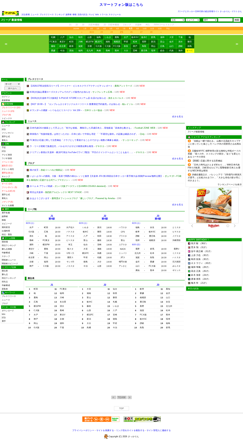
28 (151, 32)
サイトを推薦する (105, 430)
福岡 (80, 50)
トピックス (7, 118)
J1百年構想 (94, 24)
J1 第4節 (52, 217)
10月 (145, 29)
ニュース (35, 14)
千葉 (180, 37)
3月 (98, 29)
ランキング (60, 14)
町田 (71, 41)
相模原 (117, 41)
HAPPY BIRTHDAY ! (198, 239)
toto (97, 14)
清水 (180, 41)
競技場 (5, 242)
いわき (108, 37)
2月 (91, 29)
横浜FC (98, 41)
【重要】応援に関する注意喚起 (207, 160)
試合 (4, 129)
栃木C (144, 37)
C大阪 (108, 46)
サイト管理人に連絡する (159, 430)
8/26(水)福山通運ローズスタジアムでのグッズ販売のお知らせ (60, 92)
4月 (104, 29)
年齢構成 (6, 253)
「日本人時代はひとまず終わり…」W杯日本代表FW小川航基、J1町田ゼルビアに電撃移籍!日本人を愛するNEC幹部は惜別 (214, 167)
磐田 (189, 41)
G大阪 (99, 46)
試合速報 (26, 14)
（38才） (203, 243)
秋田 (80, 37)
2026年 (76, 29)
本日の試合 (193, 288)
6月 (117, 29)
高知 (71, 50)
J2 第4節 (105, 217)
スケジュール (115, 14)
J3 (83, 24)
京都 (89, 46)
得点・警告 (7, 234)
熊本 (117, 50)
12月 (160, 29)
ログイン (6, 96)
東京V (62, 41)
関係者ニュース (9, 260)
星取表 (5, 289)
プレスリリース (47, 14)
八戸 (62, 37)
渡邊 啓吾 (196, 279)
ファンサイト (8, 133)
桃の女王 (34, 170)
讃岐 (180, 46)
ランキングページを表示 (230, 184)
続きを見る (177, 116)
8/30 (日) (136, 244)
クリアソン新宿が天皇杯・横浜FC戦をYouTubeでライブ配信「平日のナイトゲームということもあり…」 (82, 152)
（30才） (205, 255)
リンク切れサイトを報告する (130, 430)
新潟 (153, 41)
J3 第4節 (158, 217)
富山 (162, 41)
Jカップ (127, 24)
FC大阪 (117, 46)
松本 (135, 41)
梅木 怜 (194, 283)
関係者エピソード (10, 263)
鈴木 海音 (196, 275)
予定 (168, 29)
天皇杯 (138, 24)
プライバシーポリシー (83, 430)
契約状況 (6, 227)
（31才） (203, 247)
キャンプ (6, 176)
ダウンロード (8, 311)
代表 (171, 50)
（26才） (205, 271)
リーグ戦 (32, 209)
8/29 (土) (30, 223)
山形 (89, 37)
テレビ (91, 14)
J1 (70, 24)
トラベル (104, 14)
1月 (84, 29)
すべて (189, 50)
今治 (62, 50)
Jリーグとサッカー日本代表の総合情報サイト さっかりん (204, 11)
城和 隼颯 (196, 267)
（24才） (205, 275)
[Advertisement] (121, 65)
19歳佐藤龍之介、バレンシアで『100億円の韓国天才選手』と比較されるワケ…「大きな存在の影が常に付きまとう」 (215, 177)
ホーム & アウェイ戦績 (41, 186)
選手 (4, 321)
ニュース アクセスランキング (205, 137)
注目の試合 (83, 14)
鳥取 (144, 46)
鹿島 (117, 37)
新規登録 (6, 100)
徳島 (189, 46)
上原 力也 (196, 255)
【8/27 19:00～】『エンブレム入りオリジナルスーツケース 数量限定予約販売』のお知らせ (75, 104)
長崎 (108, 50)
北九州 (89, 50)
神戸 (135, 46)
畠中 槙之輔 (197, 251)
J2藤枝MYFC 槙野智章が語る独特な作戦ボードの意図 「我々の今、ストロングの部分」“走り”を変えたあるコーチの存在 (214, 154)
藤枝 (53, 46)
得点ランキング (9, 245)
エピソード (7, 223)
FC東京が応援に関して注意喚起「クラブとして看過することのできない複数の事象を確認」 (75, 140)
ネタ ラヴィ (197, 263)
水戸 (126, 37)
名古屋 (62, 46)
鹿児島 (144, 50)
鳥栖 (99, 50)
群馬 (153, 37)
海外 (180, 50)
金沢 (171, 41)
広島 (162, 46)
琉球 (153, 50)
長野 (144, 41)
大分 (126, 50)
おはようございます (39, 198)
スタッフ (6, 256)
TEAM (122, 397)
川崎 (80, 41)
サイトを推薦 (8, 205)
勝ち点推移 (7, 249)
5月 (111, 29)
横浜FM (89, 41)
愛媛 (53, 50)
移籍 (75, 14)
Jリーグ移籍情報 (196, 131)
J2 (76, 24)
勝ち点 (5, 274)
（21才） (203, 283)
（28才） (205, 267)
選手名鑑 (6, 213)
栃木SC (135, 37)
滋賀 (80, 46)
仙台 (71, 37)
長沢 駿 (194, 243)
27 (141, 32)
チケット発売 (8, 169)
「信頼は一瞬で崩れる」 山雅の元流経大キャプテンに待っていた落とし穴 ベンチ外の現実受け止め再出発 (214, 144)
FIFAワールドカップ (164, 24)
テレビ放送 (7, 155)
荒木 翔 (194, 247)
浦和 (162, 37)
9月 (137, 29)
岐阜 (71, 46)
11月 (152, 29)
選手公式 (6, 136)
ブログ (5, 303)
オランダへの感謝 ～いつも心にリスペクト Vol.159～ (56, 110)
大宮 (171, 37)
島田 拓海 (196, 259)
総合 (162, 50)
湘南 (108, 41)
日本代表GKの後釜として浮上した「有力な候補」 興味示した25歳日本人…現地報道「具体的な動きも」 (81, 128)
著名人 (5, 140)
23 (102, 32)
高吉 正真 (196, 271)
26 (131, 32)
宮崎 (135, 50)
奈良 (126, 46)
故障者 (69, 14)
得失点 (5, 282)
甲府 (126, 41)
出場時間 (6, 231)
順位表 (5, 271)
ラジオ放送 (7, 158)
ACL (148, 24)
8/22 (92, 32)
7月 (124, 29)
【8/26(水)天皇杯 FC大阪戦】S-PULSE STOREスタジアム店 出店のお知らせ (68, 98)
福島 (99, 37)
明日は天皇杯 (36, 192)
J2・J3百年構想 (111, 24)
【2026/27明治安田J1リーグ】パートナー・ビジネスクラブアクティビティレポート (71, 86)
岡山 (153, 46)
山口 (171, 46)
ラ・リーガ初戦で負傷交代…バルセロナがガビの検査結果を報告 (61, 146)
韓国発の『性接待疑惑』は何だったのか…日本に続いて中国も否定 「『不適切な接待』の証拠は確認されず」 (84, 134)
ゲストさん (237, 11)
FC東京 (53, 41)
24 (111, 32)
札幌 (53, 37)
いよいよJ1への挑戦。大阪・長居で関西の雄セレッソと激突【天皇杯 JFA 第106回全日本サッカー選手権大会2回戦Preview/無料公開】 (96, 176)
